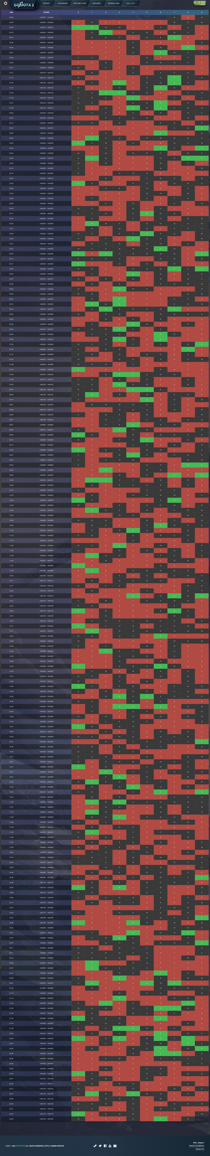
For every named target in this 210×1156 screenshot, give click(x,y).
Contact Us (200, 1149)
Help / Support (198, 1142)
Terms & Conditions (196, 1146)
